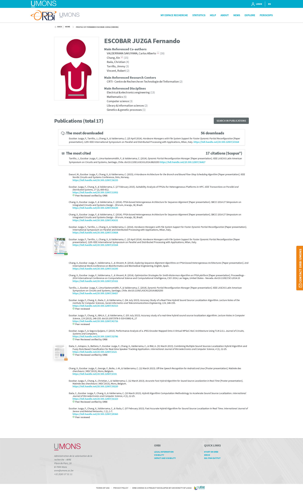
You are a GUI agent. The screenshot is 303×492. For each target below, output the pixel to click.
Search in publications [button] (231, 120)
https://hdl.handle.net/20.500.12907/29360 (95, 414)
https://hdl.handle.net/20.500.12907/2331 (95, 374)
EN (269, 4)
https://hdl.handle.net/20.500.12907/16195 (95, 268)
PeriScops (266, 15)
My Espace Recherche (174, 15)
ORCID (207, 455)
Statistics (198, 15)
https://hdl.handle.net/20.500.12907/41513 (95, 305)
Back (59, 27)
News (236, 15)
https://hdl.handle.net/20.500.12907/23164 (216, 142)
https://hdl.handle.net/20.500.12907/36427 (182, 162)
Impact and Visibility (165, 458)
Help (213, 15)
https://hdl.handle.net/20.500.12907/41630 (95, 207)
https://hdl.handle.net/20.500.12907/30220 (95, 386)
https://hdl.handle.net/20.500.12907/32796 (95, 336)
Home (67, 27)
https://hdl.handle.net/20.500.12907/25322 (95, 281)
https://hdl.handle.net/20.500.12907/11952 (95, 192)
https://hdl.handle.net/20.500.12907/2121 (95, 351)
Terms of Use (103, 487)
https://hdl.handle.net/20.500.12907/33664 (95, 232)
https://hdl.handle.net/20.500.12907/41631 (95, 220)
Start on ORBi (211, 451)
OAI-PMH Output (212, 458)
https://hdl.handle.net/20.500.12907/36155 (95, 180)
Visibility (159, 455)
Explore (250, 15)
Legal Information (164, 451)
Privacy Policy (120, 487)
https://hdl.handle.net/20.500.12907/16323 (95, 398)
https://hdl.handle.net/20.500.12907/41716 (95, 321)
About (225, 15)
